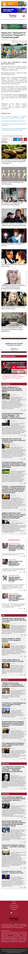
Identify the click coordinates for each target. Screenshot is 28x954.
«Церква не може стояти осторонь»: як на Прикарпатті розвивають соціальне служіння (13, 684)
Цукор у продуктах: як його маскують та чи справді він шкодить (11, 640)
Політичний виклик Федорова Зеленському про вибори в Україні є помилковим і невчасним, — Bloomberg (14, 799)
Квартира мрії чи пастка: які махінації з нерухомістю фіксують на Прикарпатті (14, 440)
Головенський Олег (14, 593)
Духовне (5, 680)
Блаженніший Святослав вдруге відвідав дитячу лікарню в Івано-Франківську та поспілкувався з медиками (13, 724)
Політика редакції (14, 905)
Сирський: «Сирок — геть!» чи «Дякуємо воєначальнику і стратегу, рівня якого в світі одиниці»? (16, 597)
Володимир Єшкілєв (14, 543)
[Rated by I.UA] (14, 913)
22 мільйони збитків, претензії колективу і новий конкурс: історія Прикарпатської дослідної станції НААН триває (14, 464)
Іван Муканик (13, 40)
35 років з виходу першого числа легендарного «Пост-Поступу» (16, 579)
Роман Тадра (12, 559)
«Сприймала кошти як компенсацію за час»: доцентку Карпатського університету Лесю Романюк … (13, 286)
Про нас (14, 901)
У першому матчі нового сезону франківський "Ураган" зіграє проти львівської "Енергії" (14, 129)
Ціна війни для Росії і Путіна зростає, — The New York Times (12, 872)
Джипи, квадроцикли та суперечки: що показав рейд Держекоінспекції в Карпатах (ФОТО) (12, 389)
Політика (5, 794)
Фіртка (16, 70)
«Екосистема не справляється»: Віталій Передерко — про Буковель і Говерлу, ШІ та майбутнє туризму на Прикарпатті (14, 415)
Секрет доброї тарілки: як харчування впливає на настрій (12, 660)
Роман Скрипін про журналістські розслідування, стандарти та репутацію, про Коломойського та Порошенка (13, 376)
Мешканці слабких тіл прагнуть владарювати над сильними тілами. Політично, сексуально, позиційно (17, 547)
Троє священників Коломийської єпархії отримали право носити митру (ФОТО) (13, 744)
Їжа (3, 615)
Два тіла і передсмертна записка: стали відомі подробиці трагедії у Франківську (12, 329)
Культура (5, 764)
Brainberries (14, 165)
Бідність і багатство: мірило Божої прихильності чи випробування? (16, 563)
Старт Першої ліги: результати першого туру (13, 121)
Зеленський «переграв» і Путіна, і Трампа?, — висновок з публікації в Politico (13, 846)
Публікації (6, 384)
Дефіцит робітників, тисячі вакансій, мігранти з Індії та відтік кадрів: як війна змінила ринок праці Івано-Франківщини (14, 515)
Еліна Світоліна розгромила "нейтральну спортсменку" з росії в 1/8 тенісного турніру (14, 117)
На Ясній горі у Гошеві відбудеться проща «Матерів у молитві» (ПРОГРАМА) (14, 704)
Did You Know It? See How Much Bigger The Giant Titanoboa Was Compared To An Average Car (13, 161)
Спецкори (14, 909)
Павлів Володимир (14, 575)
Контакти (14, 903)
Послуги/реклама (14, 907)
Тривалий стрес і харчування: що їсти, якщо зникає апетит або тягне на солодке (14, 620)
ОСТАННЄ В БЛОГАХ (14, 540)
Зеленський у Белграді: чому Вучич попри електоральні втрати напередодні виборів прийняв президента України (13, 823)
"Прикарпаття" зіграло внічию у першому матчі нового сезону (14, 124)
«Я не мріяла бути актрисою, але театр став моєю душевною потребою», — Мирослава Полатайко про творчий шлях (13, 769)
